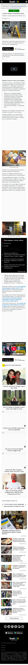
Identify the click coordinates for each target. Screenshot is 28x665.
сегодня (6, 246)
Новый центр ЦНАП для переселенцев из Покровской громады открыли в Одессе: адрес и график (14, 254)
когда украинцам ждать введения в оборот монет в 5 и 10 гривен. (14, 288)
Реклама (3, 645)
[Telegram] (8, 626)
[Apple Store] (9, 632)
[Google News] (15, 626)
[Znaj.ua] (14, 1)
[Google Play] (18, 632)
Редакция (3, 647)
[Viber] (12, 626)
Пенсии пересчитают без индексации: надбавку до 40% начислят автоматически (14, 266)
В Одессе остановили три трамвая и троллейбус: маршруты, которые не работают (14, 260)
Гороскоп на (7, 243)
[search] (1, 1)
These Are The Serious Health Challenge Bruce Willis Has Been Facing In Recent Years (14, 492)
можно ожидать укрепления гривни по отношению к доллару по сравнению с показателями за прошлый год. (12, 299)
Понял (14, 10)
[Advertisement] (14, 135)
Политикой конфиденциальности (18, 6)
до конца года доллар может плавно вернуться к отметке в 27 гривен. (14, 304)
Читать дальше (14, 618)
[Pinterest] (22, 626)
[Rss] (5, 626)
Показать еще (21, 271)
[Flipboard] (19, 626)
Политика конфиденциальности (8, 642)
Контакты (3, 650)
